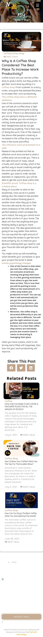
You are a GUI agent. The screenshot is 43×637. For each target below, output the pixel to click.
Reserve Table (21, 616)
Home (17, 20)
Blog (21, 601)
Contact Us (21, 611)
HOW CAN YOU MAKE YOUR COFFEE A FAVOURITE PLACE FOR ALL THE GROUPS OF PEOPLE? (21, 406)
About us (21, 591)
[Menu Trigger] (37, 5)
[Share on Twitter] (21, 367)
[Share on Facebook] (11, 367)
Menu (22, 596)
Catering (22, 606)
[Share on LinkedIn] (31, 367)
